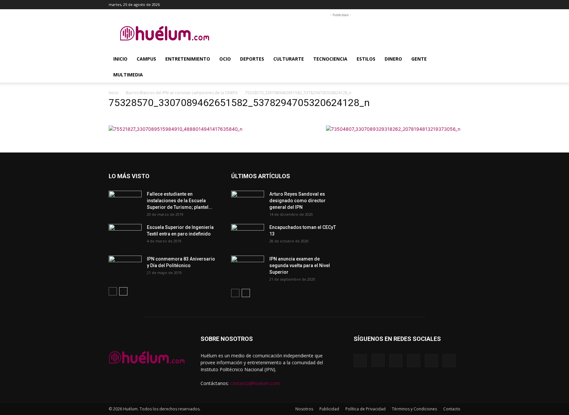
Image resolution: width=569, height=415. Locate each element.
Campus (146, 59)
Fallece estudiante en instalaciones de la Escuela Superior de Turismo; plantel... (179, 200)
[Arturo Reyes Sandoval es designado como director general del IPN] (247, 202)
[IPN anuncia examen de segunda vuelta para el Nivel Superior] (247, 267)
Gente (419, 59)
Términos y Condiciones (414, 409)
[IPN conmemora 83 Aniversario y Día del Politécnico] (125, 267)
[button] (391, 4)
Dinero (393, 59)
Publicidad (329, 409)
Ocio (225, 59)
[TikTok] (434, 4)
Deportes (252, 59)
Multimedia (128, 74)
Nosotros (304, 409)
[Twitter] (444, 4)
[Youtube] (455, 4)
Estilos (366, 59)
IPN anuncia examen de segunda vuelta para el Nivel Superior (299, 265)
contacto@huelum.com (255, 383)
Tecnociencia (330, 59)
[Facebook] (401, 4)
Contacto (451, 409)
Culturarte (288, 59)
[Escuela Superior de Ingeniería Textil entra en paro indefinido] (125, 233)
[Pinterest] (423, 4)
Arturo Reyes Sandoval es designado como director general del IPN (297, 200)
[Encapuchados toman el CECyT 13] (247, 235)
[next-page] (123, 291)
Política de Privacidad (365, 409)
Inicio (120, 59)
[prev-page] (113, 291)
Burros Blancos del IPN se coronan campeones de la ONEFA (182, 93)
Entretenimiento (187, 59)
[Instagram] (412, 4)
